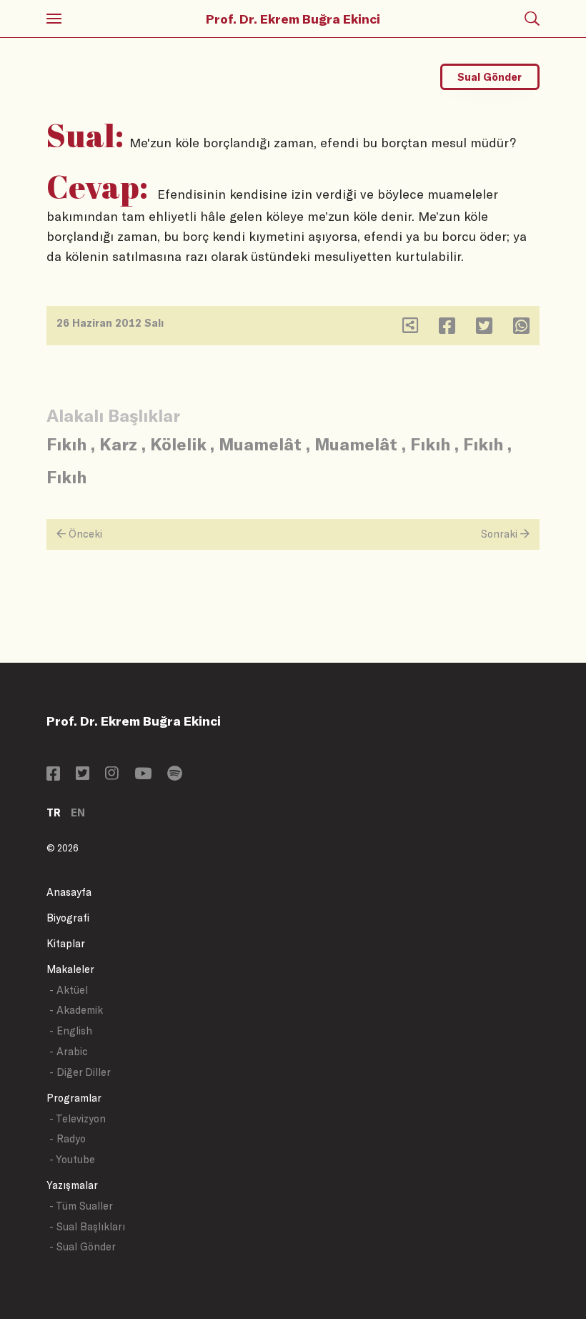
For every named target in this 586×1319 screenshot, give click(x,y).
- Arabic (68, 1051)
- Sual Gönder (82, 1246)
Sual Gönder (489, 77)
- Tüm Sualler (81, 1206)
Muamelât (260, 443)
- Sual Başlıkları (87, 1226)
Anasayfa (68, 892)
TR (53, 812)
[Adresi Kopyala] (410, 328)
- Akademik (76, 1010)
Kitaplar (65, 943)
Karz (118, 443)
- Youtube (72, 1159)
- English (70, 1030)
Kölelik (178, 443)
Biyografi (67, 918)
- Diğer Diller (80, 1072)
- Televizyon (77, 1118)
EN (78, 812)
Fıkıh (66, 443)
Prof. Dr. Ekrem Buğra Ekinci (293, 18)
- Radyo (67, 1138)
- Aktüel (68, 990)
